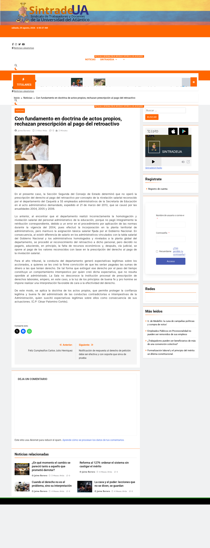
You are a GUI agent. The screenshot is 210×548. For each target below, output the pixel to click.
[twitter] (19, 44)
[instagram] (16, 44)
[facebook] (13, 44)
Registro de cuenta (157, 189)
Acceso (171, 261)
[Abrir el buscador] (16, 65)
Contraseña (162, 233)
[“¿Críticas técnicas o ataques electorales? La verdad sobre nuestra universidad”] (81, 82)
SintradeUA (107, 59)
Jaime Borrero (24, 130)
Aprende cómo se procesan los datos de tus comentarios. (93, 440)
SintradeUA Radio (153, 168)
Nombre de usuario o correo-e (170, 217)
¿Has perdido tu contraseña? (179, 251)
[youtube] (23, 44)
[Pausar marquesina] (193, 82)
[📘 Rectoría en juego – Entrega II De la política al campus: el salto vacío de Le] (169, 85)
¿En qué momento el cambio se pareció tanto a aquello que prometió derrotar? (51, 466)
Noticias (91, 58)
